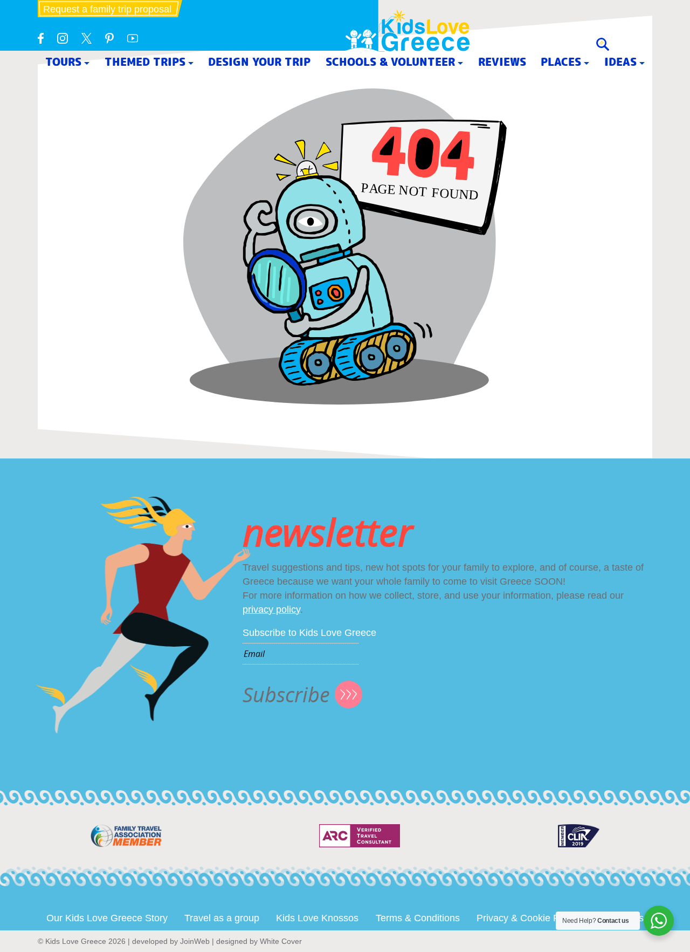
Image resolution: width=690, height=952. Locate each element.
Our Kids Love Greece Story (107, 918)
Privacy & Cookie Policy (528, 918)
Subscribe (286, 694)
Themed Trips (145, 62)
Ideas (620, 62)
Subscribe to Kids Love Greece (309, 632)
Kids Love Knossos (317, 918)
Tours (63, 62)
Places (561, 62)
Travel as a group (221, 918)
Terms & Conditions (418, 918)
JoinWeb (195, 941)
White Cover (281, 941)
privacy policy (271, 609)
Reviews (502, 62)
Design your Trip (259, 62)
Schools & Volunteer (390, 62)
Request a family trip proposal (107, 9)
